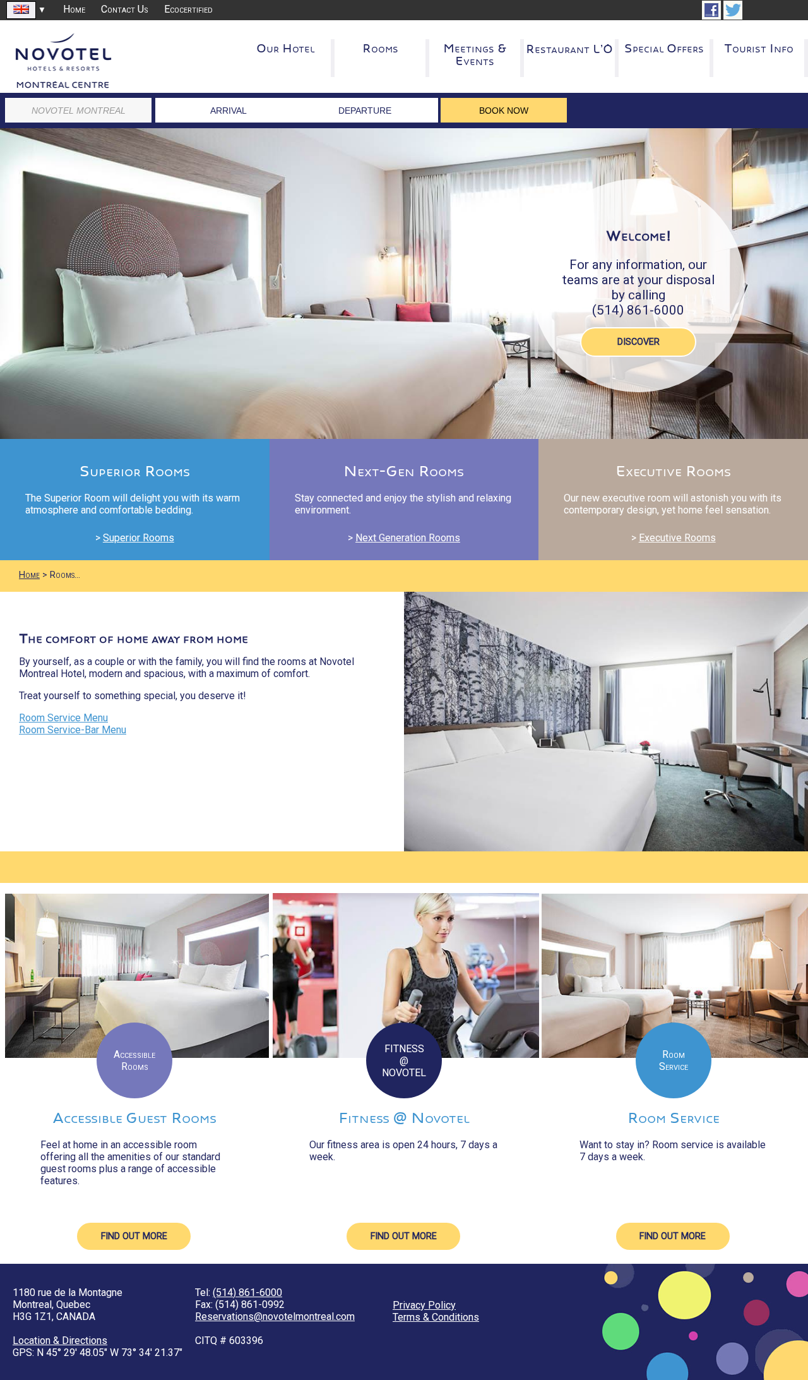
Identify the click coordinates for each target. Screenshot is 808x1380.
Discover (638, 342)
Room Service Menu (63, 718)
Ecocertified (188, 9)
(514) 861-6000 (247, 1293)
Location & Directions (60, 1341)
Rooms (380, 48)
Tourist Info (758, 48)
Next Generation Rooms (407, 538)
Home (74, 9)
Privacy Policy (424, 1305)
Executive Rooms (677, 538)
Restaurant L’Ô (569, 49)
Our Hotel (285, 48)
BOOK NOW (503, 110)
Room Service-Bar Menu (72, 730)
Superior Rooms (138, 538)
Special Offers (664, 48)
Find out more (134, 1236)
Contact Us (124, 9)
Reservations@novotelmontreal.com (275, 1317)
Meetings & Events (474, 55)
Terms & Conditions (436, 1317)
